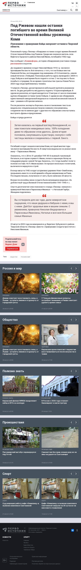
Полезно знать (13, 371)
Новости (7, 537)
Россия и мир (25, 257)
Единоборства (28, 545)
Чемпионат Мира (29, 549)
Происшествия (13, 422)
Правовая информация (39, 556)
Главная (26, 540)
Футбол (26, 542)
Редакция (13, 561)
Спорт (7, 474)
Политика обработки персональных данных (46, 564)
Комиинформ (31, 61)
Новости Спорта (29, 547)
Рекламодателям (37, 561)
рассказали (16, 63)
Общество (14, 257)
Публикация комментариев (18, 564)
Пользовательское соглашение (16, 557)
